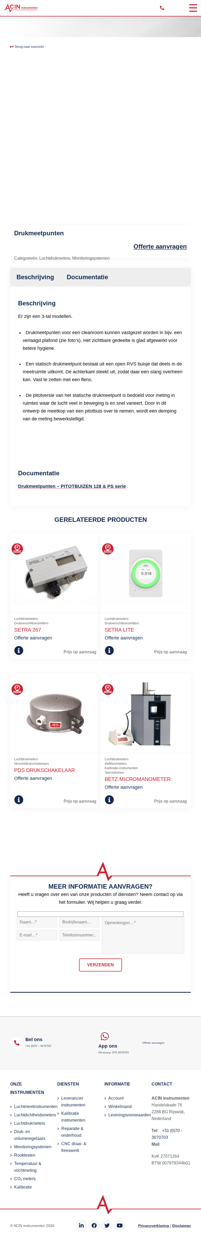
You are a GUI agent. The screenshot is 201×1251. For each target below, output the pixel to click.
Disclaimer (181, 1226)
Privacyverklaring (154, 1226)
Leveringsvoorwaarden (129, 1115)
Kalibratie (23, 1187)
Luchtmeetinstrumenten (36, 1106)
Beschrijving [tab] (35, 277)
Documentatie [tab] (87, 277)
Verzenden (100, 965)
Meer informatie (23, 650)
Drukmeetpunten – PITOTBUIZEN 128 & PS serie (72, 486)
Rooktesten (24, 1155)
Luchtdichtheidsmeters (35, 1115)
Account (116, 1098)
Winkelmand (120, 1106)
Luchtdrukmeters (54, 258)
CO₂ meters (25, 1178)
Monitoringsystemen (91, 258)
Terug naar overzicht (29, 47)
